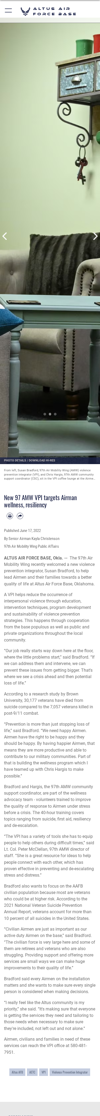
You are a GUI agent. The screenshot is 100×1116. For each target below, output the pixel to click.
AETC (32, 1072)
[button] (8, 11)
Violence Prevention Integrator (70, 1072)
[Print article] (10, 516)
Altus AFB (17, 1072)
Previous (5, 236)
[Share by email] (20, 516)
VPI (44, 1072)
